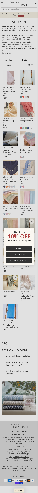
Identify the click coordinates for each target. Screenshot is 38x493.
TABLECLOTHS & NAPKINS (19, 260)
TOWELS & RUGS (19, 254)
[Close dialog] (31, 230)
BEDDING (19, 249)
